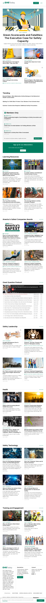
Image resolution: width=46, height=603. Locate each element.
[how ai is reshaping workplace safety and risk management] (12, 453)
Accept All (40, 600)
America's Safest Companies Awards (31, 261)
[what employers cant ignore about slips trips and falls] (12, 53)
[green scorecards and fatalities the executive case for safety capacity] (23, 20)
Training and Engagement (29, 546)
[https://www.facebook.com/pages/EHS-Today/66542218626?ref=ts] (32, 574)
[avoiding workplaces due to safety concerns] (12, 334)
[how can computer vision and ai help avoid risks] (33, 453)
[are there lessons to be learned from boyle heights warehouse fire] (12, 363)
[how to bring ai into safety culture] (12, 72)
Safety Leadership (23, 32)
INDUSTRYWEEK (15, 593)
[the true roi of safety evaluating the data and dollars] (12, 192)
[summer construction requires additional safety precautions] (33, 397)
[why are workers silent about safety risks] (12, 515)
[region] (23, 600)
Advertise (8, 597)
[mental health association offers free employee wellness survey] (33, 421)
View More (41, 219)
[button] (3, 3)
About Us (4, 597)
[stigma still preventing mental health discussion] (12, 397)
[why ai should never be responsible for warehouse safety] (33, 480)
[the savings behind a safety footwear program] (33, 192)
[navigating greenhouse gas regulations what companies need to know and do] (12, 164)
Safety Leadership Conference (30, 233)
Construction (27, 403)
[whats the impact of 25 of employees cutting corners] (12, 540)
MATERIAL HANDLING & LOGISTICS (26, 593)
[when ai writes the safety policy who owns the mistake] (12, 480)
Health (25, 78)
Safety (4, 546)
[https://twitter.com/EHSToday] (35, 574)
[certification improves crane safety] (33, 53)
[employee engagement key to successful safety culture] (33, 363)
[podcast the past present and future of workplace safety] (33, 334)
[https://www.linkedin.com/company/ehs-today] (33, 574)
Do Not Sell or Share (14, 597)
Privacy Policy (20, 597)
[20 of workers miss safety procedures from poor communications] (33, 515)
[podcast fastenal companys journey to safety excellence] (12, 255)
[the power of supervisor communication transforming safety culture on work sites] (33, 540)
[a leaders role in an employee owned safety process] (33, 164)
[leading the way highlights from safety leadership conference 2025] (33, 227)
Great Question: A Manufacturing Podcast (13, 83)
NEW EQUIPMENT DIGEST (37, 593)
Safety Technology (7, 60)
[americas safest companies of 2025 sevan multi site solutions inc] (33, 255)
